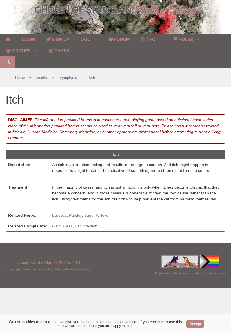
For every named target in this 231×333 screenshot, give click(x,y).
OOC (85, 39)
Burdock (59, 215)
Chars (61, 50)
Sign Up (60, 39)
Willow (101, 215)
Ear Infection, (87, 226)
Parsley (75, 215)
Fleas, (69, 226)
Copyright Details (19, 269)
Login (28, 39)
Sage (89, 215)
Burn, (57, 226)
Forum (121, 39)
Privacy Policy (43, 269)
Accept (195, 324)
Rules (185, 39)
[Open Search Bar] (7, 62)
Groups (21, 50)
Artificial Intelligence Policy (72, 269)
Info (150, 39)
